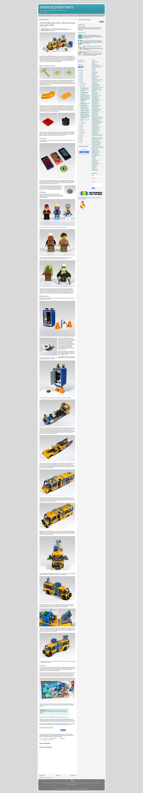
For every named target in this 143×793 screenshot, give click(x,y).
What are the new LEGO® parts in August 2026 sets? (92, 40)
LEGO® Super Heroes (95, 142)
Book (93, 63)
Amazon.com (44, 724)
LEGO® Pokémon (95, 130)
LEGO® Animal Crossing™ (96, 79)
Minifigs (93, 156)
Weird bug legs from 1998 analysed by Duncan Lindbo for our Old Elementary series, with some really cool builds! (53, 711)
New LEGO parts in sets (54, 15)
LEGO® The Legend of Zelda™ (97, 147)
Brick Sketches (94, 64)
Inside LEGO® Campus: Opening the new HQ (84, 92)
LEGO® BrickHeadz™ (96, 88)
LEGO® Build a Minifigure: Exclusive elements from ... (85, 115)
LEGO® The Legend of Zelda (97, 146)
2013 (80, 142)
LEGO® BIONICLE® (95, 84)
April (81, 129)
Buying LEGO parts (95, 67)
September (82, 122)
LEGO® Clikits (94, 94)
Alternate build (94, 62)
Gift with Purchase (95, 75)
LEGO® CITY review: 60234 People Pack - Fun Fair (84, 110)
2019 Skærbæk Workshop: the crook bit (84, 90)
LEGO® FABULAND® (95, 105)
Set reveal (93, 165)
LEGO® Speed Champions (96, 137)
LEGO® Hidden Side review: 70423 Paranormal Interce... (85, 117)
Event (93, 74)
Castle (93, 68)
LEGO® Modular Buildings (96, 121)
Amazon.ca (52, 724)
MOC (93, 157)
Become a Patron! (64, 717)
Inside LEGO (94, 77)
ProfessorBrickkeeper (45, 29)
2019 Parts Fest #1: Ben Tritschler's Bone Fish (84, 108)
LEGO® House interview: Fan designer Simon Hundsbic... (85, 99)
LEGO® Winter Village (96, 155)
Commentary (94, 72)
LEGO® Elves (94, 104)
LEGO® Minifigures (95, 120)
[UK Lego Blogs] (82, 209)
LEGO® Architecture (95, 80)
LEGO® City (94, 91)
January (81, 133)
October (81, 86)
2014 (80, 141)
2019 (80, 82)
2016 (80, 138)
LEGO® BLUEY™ (95, 85)
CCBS (93, 69)
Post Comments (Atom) (48, 777)
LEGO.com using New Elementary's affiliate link (91, 27)
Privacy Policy (68, 784)
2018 (80, 135)
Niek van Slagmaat (57, 189)
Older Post (73, 775)
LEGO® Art (94, 82)
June (81, 126)
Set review (51, 739)
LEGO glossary (75, 15)
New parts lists (94, 160)
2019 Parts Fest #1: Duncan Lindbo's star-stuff (84, 106)
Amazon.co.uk (59, 724)
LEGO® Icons (94, 114)
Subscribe (84, 152)
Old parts (93, 161)
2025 (80, 73)
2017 (80, 136)
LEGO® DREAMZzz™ (95, 99)
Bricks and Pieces (93, 197)
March (81, 130)
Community (94, 73)
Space (93, 167)
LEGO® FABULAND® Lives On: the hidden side (85, 112)
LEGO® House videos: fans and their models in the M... (85, 97)
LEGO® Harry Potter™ (96, 109)
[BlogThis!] (61, 738)
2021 (80, 79)
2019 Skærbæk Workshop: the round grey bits (84, 88)
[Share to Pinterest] (64, 738)
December (82, 83)
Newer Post (42, 775)
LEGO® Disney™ (95, 96)
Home (41, 15)
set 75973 (63, 344)
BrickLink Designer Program (97, 65)
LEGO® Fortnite (94, 106)
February (81, 132)
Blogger (87, 788)
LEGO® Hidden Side (45, 739)
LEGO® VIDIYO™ (95, 151)
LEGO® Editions (94, 101)
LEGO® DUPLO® (95, 100)
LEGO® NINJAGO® (95, 126)
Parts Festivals (94, 162)
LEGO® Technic (94, 145)
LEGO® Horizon (95, 111)
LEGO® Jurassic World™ (96, 116)
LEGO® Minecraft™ (95, 119)
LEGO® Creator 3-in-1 (95, 95)
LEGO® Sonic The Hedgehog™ (97, 135)
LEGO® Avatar (94, 83)
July (81, 125)
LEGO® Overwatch (95, 129)
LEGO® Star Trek (95, 140)
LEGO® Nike (94, 125)
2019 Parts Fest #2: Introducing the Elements (85, 95)
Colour (93, 70)
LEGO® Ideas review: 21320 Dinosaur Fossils (84, 104)
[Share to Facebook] (63, 738)
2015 (80, 139)
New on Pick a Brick (66, 15)
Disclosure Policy (74, 784)
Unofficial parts (94, 170)
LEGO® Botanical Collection (97, 87)
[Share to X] (62, 738)
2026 (80, 72)
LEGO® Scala (94, 131)
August (81, 123)
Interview (93, 78)
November (82, 85)
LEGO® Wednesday (95, 152)
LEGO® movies (94, 124)
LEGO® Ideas (94, 115)
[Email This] (60, 738)
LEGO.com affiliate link (44, 11)
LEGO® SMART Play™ (96, 134)
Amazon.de (69, 724)
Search (45, 15)
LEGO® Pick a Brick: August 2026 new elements (91, 35)
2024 (80, 75)
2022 (80, 78)
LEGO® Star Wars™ (95, 141)
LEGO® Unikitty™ (95, 150)
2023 (80, 76)
